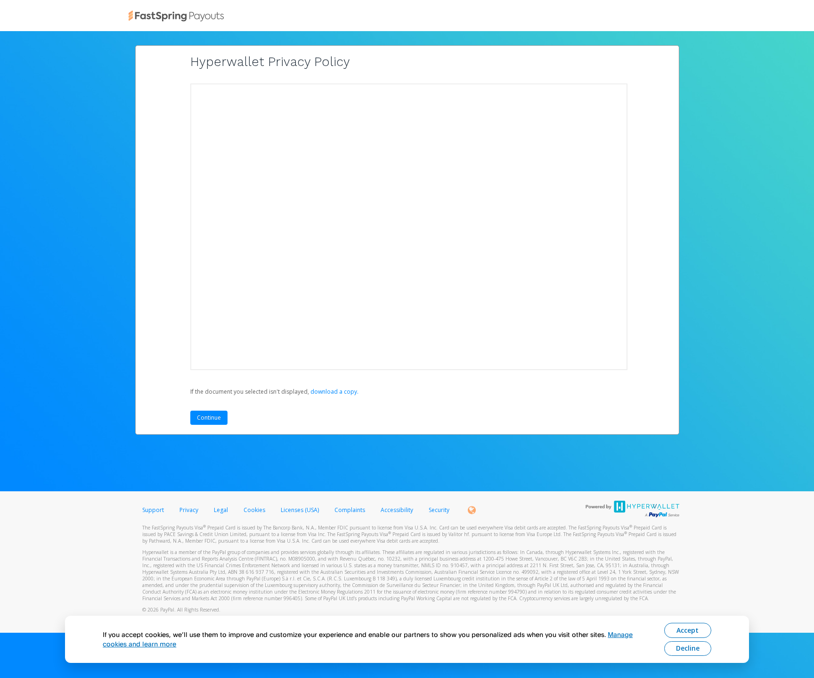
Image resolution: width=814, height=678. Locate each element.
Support (153, 510)
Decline (688, 648)
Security (439, 510)
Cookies (254, 510)
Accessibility (397, 510)
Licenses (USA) (300, 510)
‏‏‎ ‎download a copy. (333, 392)
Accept (687, 630)
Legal (221, 510)
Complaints (350, 510)
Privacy (188, 510)
